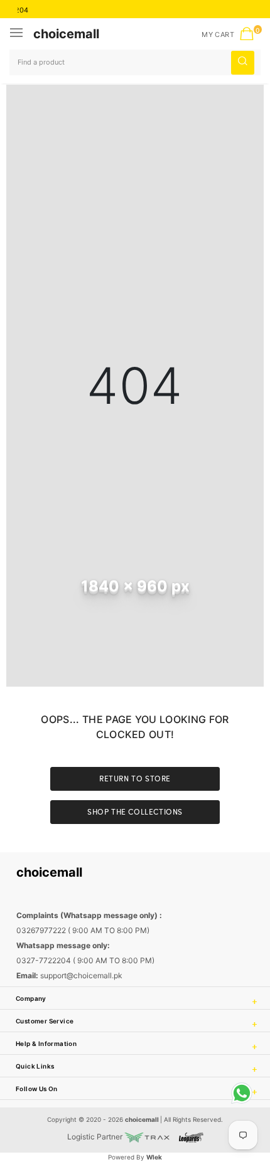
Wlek (154, 1157)
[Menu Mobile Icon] (17, 33)
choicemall (66, 33)
